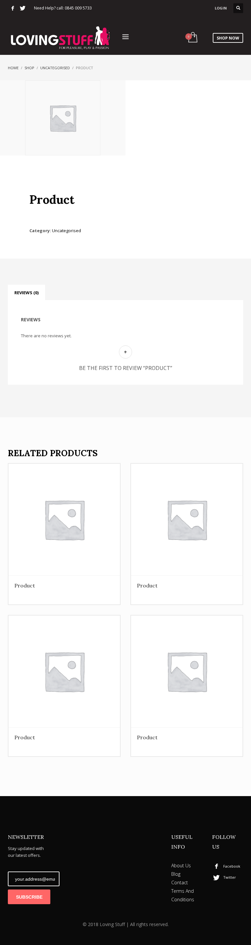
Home (13, 67)
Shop (29, 67)
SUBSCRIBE (29, 897)
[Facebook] (13, 8)
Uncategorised (55, 67)
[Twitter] (22, 8)
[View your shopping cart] (192, 37)
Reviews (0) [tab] (26, 293)
